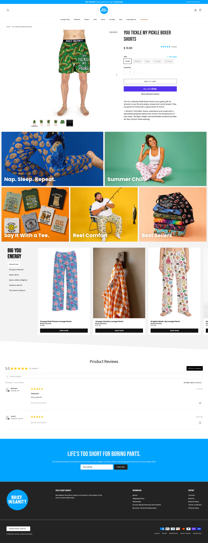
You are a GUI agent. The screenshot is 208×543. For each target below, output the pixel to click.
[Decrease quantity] (126, 72)
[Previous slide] (49, 291)
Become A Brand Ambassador (145, 508)
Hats (95, 19)
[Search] (7, 10)
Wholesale (137, 502)
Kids (120, 19)
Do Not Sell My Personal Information (147, 505)
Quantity (127, 68)
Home (8, 27)
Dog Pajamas (131, 19)
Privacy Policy (193, 508)
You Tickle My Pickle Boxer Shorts (22, 27)
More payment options (150, 94)
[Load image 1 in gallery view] (75, 74)
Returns (191, 498)
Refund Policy (193, 502)
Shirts (103, 19)
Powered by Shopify (26, 534)
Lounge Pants (65, 19)
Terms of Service (195, 505)
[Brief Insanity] (104, 10)
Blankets (77, 19)
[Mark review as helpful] (200, 403)
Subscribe (121, 467)
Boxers (86, 19)
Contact (191, 495)
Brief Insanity (15, 534)
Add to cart (150, 81)
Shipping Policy (138, 498)
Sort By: (187, 382)
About (135, 495)
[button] (40, 368)
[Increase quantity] (134, 72)
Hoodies (112, 19)
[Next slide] (197, 291)
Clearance (144, 19)
